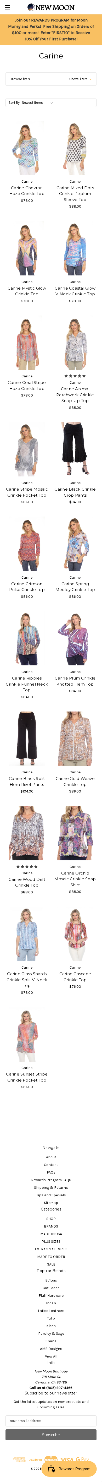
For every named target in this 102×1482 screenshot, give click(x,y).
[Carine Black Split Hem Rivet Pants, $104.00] (27, 739)
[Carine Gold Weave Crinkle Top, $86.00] (75, 739)
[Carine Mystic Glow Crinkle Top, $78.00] (27, 248)
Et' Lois (51, 1280)
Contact (51, 1165)
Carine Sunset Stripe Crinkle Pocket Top (27, 1077)
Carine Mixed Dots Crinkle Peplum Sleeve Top (75, 193)
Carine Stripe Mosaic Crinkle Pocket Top (27, 492)
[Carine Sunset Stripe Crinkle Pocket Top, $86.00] (27, 1034)
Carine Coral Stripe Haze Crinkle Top (27, 385)
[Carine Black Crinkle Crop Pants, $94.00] (75, 449)
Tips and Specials (51, 1195)
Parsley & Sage (51, 1333)
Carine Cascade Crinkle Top (75, 976)
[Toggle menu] (7, 7)
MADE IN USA (51, 1234)
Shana (51, 1341)
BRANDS (51, 1226)
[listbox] (38, 103)
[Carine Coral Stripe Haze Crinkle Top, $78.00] (27, 343)
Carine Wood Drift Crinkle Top (27, 882)
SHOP (51, 1219)
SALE (51, 1264)
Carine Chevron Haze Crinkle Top (26, 190)
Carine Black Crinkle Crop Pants (75, 492)
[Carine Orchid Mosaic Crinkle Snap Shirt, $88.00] (75, 833)
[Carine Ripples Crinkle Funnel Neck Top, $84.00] (27, 638)
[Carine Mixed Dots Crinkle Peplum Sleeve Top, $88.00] (75, 148)
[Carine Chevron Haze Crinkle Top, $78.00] (27, 148)
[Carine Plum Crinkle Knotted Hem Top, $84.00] (75, 638)
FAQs (51, 1172)
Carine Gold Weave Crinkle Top (75, 781)
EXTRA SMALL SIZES (51, 1249)
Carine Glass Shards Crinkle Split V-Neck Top (27, 979)
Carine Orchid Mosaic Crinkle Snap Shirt (75, 879)
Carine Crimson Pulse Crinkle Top (27, 586)
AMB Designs (51, 1349)
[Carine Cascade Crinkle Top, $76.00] (75, 934)
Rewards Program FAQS (51, 1180)
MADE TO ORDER (51, 1257)
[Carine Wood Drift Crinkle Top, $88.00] (27, 833)
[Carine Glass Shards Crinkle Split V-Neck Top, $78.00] (27, 934)
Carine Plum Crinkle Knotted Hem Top (75, 681)
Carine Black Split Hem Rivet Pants (27, 781)
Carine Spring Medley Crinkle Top (75, 586)
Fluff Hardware (51, 1295)
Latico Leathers (51, 1311)
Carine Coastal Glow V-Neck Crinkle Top (75, 291)
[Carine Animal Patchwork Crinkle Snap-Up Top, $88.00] (75, 343)
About (51, 1157)
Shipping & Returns (51, 1187)
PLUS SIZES (51, 1241)
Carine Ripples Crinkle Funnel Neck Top (27, 684)
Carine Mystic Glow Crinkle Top (27, 291)
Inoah (51, 1303)
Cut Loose (51, 1288)
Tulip (51, 1318)
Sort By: (14, 103)
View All (51, 1356)
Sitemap (51, 1203)
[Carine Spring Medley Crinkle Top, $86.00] (75, 544)
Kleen (51, 1326)
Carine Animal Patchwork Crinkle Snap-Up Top (75, 394)
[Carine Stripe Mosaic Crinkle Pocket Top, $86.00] (27, 449)
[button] (51, 79)
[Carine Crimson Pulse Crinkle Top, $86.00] (27, 544)
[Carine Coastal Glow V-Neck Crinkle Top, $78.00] (75, 248)
